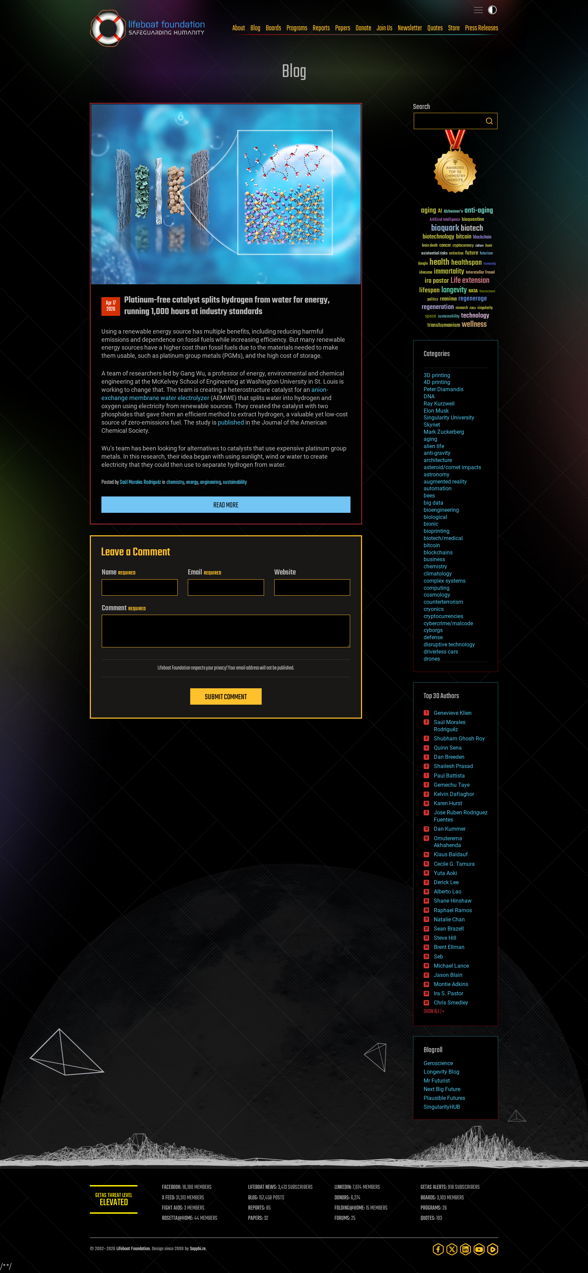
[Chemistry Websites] (455, 163)
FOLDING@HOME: (349, 1208)
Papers (342, 28)
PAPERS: (255, 1218)
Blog (255, 28)
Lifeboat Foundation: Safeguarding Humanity (148, 28)
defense (433, 637)
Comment (124, 608)
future (471, 253)
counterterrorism (443, 602)
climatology (438, 573)
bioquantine (473, 219)
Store (454, 28)
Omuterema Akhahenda (448, 842)
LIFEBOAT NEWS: (262, 1187)
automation (438, 488)
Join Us (384, 28)
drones (432, 659)
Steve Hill (445, 938)
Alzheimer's (453, 211)
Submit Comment (226, 697)
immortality (449, 271)
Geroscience (438, 1063)
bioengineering (441, 510)
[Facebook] (438, 1249)
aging (428, 210)
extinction (456, 253)
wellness (474, 324)
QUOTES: (428, 1218)
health (439, 262)
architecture (438, 460)
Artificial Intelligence (445, 220)
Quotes (435, 28)
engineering (210, 482)
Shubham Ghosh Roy (459, 738)
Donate (363, 28)
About (238, 28)
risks (473, 308)
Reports (321, 28)
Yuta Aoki (445, 873)
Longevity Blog (441, 1072)
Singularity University (449, 417)
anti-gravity (437, 453)
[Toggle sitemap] (478, 9)
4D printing (437, 382)
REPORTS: (256, 1208)
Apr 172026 (111, 306)
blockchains (438, 552)
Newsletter (410, 28)
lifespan (429, 290)
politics (432, 299)
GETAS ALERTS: (434, 1187)
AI (440, 211)
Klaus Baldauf (451, 854)
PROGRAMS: (431, 1208)
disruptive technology (449, 644)
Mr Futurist (437, 1080)
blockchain (482, 237)
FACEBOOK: (171, 1187)
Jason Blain (448, 975)
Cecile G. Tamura (454, 864)
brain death (430, 246)
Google (423, 264)
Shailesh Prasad (453, 766)
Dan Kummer (450, 829)
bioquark (445, 228)
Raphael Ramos (453, 910)
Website (285, 572)
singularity (485, 308)
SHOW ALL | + (434, 1011)
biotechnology (438, 237)
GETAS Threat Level (113, 1200)
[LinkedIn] (465, 1249)
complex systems (445, 581)
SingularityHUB (442, 1107)
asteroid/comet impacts (452, 467)
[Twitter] (451, 1249)
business (434, 559)
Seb (438, 956)
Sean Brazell (449, 928)
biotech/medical (443, 538)
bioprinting (437, 531)
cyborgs (433, 630)
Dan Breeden (449, 757)
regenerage (472, 299)
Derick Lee (446, 882)
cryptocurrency (463, 246)
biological (435, 517)
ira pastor (437, 281)
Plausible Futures (444, 1098)
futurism (486, 253)
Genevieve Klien (453, 713)
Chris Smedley (451, 1002)
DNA (429, 396)
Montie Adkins (451, 984)
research (462, 308)
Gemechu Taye (452, 785)
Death (488, 246)
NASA (473, 291)
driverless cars (441, 651)
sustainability (235, 482)
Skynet (432, 424)
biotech (472, 228)
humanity (490, 264)
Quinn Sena (448, 748)
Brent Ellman (449, 947)
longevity (454, 290)
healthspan (466, 263)
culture (479, 246)
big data (433, 503)
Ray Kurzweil (439, 403)
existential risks (434, 253)
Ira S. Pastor (448, 993)
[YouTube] (479, 1249)
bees (429, 495)
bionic (431, 524)
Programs (297, 28)
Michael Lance (451, 966)
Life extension (470, 280)
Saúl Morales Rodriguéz (140, 482)
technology (475, 316)
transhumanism (443, 325)
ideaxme (425, 273)
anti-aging (478, 210)
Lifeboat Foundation (133, 1249)
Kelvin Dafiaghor (454, 794)
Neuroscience (487, 292)
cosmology (437, 595)
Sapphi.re (198, 1249)
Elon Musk (436, 411)
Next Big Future (442, 1089)
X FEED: (168, 1198)
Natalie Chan (449, 919)
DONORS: (342, 1198)
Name (118, 572)
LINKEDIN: (343, 1187)
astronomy (437, 474)
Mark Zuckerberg (444, 432)
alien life (434, 446)
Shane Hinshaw (453, 901)
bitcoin (463, 237)
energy (192, 482)
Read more (226, 505)
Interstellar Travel (480, 272)
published (231, 422)
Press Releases (481, 28)
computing (437, 588)
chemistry (175, 482)
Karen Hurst (448, 803)
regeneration (438, 307)
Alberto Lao (447, 891)
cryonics (434, 609)
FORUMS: (342, 1218)
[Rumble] (492, 1249)
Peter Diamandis (443, 389)
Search (489, 121)
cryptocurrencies (443, 616)
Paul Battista (449, 775)
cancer (445, 245)
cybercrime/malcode (448, 623)
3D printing (437, 375)
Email (204, 572)
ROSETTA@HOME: (177, 1218)
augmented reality (445, 481)
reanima (448, 299)
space (430, 316)
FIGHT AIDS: (172, 1208)
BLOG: (253, 1198)
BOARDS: (428, 1198)
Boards (273, 28)
